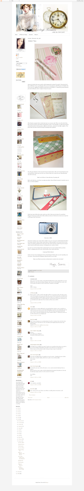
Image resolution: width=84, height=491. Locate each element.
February (20, 439)
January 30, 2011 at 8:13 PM (35, 288)
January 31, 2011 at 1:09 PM (35, 362)
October (20, 424)
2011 (18, 419)
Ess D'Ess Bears (37, 325)
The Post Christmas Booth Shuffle (21, 468)
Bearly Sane (32, 319)
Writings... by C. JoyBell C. (20, 121)
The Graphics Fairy (21, 243)
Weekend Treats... (21, 444)
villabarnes (19, 270)
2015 (18, 411)
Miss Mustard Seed (20, 240)
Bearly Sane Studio (44, 325)
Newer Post (30, 397)
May (19, 433)
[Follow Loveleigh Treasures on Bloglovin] (21, 69)
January (20, 441)
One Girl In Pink (20, 155)
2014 (18, 413)
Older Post (67, 397)
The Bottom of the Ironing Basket (20, 371)
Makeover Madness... (20, 464)
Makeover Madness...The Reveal (21, 453)
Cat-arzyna (19, 328)
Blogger (46, 482)
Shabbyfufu (19, 163)
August (19, 428)
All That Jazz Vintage (23, 34)
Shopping (32, 271)
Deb (31, 381)
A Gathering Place (20, 147)
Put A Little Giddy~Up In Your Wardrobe (21, 457)
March (19, 437)
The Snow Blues (21, 442)
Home (16, 34)
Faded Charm (19, 312)
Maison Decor (20, 296)
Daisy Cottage (19, 227)
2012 (18, 417)
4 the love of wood (20, 249)
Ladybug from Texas (21, 171)
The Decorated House (20, 279)
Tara (18, 55)
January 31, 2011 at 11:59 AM (35, 350)
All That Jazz (32, 292)
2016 (18, 410)
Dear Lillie (19, 257)
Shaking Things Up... (21, 450)
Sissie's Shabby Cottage (34, 330)
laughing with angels (19, 345)
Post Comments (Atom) (37, 399)
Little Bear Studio (20, 139)
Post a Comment (32, 394)
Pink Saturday (20, 446)
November (20, 422)
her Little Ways (20, 112)
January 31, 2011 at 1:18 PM (35, 377)
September (20, 426)
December (20, 420)
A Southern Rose (20, 211)
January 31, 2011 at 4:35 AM (35, 340)
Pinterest (36, 34)
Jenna (31, 306)
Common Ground (20, 104)
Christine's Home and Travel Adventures (20, 130)
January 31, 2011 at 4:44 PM (35, 384)
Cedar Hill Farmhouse (19, 264)
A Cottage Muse (20, 203)
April (19, 435)
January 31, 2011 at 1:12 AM (35, 326)
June (19, 431)
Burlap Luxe (19, 320)
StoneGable (19, 237)
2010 (18, 471)
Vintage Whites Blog (21, 304)
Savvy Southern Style (20, 288)
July (19, 429)
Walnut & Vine (20, 195)
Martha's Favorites (20, 187)
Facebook (31, 34)
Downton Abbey (21, 447)
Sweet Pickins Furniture (19, 260)
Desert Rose (32, 388)
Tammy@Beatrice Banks (35, 344)
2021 (18, 408)
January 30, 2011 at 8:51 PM (35, 315)
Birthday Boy (20, 460)
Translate (20, 66)
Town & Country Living (20, 234)
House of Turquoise (21, 362)
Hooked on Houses (20, 267)
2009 (18, 473)
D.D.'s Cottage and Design (20, 354)
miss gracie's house (20, 220)
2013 (18, 415)
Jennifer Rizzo (20, 246)
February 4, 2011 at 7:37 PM (35, 392)
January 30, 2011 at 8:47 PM (35, 302)
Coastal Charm (20, 336)
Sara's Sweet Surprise (34, 354)
